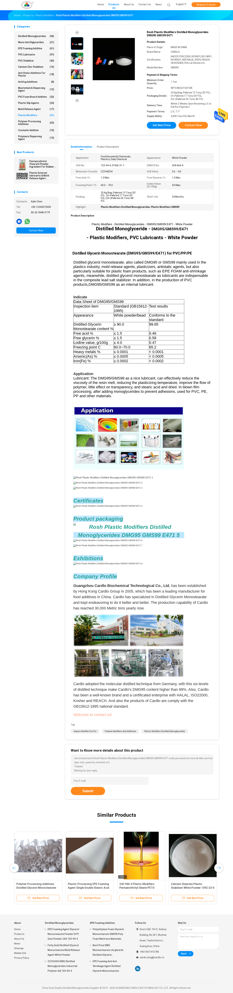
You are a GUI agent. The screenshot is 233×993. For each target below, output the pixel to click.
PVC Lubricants (36, 54)
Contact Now (36, 230)
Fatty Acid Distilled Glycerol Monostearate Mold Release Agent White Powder (64, 950)
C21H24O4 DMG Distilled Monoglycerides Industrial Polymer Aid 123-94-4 (62, 966)
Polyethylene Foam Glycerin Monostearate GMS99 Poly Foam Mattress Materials (108, 934)
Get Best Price (162, 125)
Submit (87, 791)
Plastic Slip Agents (36, 103)
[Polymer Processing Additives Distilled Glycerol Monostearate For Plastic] (38, 855)
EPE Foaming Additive (36, 48)
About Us (19, 938)
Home (17, 929)
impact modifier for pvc (85, 731)
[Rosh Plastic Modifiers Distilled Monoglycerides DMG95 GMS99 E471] (113, 59)
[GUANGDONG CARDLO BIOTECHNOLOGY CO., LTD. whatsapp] (27, 221)
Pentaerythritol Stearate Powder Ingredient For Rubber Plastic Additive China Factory (41, 164)
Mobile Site (20, 953)
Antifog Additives (36, 81)
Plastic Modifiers (36, 115)
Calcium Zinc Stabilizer (36, 66)
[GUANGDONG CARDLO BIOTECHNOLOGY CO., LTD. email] (19, 221)
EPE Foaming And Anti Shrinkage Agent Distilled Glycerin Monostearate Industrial (107, 966)
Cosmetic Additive (36, 130)
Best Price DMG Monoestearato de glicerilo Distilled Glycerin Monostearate (108, 950)
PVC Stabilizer (36, 60)
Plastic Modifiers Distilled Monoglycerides (164, 731)
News (17, 943)
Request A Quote (206, 4)
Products (19, 934)
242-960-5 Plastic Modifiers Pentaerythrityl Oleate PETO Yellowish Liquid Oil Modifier (137, 887)
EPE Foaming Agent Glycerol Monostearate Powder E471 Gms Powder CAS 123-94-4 (63, 934)
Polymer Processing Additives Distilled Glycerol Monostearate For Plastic (36, 887)
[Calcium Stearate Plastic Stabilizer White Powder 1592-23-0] (193, 855)
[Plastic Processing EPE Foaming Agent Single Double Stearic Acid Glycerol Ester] (90, 855)
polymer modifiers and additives (120, 731)
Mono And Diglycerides (36, 42)
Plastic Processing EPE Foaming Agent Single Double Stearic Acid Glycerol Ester (88, 887)
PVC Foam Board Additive (36, 96)
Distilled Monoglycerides (36, 36)
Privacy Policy (21, 958)
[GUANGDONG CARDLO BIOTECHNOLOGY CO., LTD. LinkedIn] (138, 969)
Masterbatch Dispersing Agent (36, 89)
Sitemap (19, 948)
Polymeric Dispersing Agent (36, 137)
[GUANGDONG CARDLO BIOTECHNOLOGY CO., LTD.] (27, 5)
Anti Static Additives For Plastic (36, 74)
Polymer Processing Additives (36, 122)
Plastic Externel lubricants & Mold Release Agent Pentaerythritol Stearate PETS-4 (39, 175)
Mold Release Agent (36, 109)
